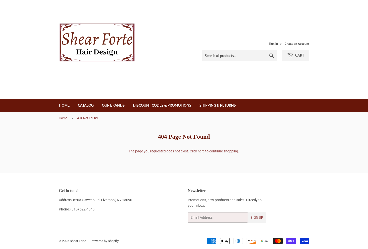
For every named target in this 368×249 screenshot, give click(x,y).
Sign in (273, 44)
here (201, 151)
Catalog (86, 105)
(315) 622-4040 (82, 209)
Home (64, 105)
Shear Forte (78, 241)
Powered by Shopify (105, 241)
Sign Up (257, 217)
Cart (299, 55)
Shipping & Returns (218, 105)
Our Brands (113, 105)
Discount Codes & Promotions (162, 105)
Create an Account (297, 44)
